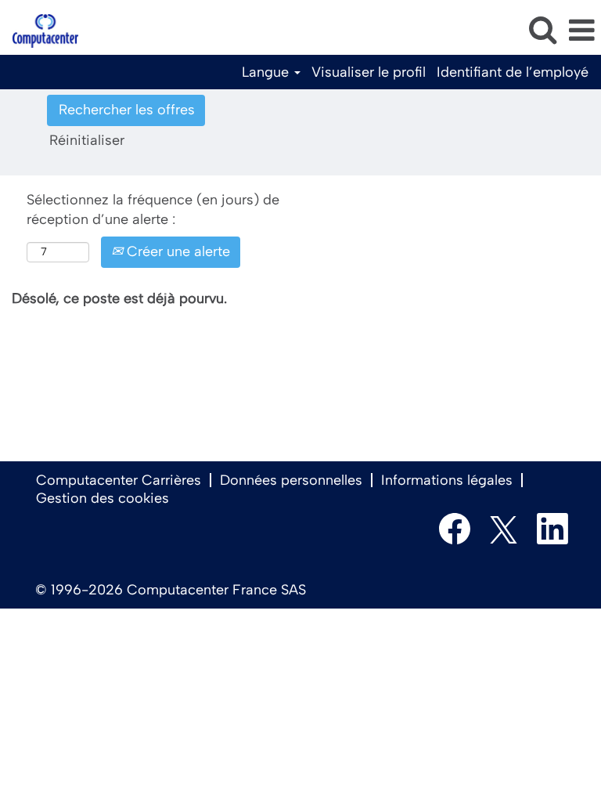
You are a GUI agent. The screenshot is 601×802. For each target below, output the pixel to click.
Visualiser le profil (368, 72)
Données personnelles (291, 480)
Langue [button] (267, 72)
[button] (581, 31)
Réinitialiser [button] (86, 140)
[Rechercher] (542, 30)
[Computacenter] (39, 29)
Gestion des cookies (102, 498)
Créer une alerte (176, 251)
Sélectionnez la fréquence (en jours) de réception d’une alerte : (153, 210)
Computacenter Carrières (118, 480)
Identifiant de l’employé (512, 72)
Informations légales (447, 480)
